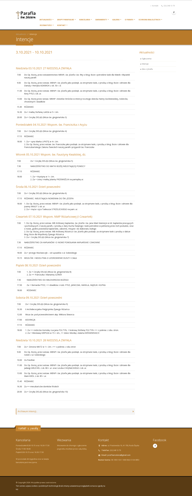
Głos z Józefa (147, 69)
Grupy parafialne (65, 19)
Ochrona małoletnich (149, 19)
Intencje (145, 64)
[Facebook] (174, 12)
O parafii (129, 19)
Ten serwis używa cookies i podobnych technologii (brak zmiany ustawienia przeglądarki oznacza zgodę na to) (60, 488)
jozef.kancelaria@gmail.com (118, 455)
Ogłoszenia (146, 58)
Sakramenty (101, 19)
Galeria (115, 19)
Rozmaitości (46, 25)
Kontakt (155, 6)
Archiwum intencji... (27, 411)
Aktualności (45, 19)
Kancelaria (84, 19)
